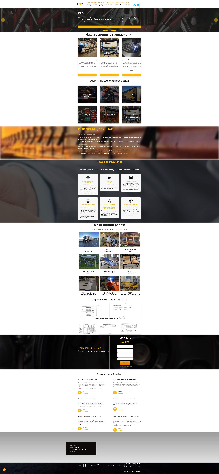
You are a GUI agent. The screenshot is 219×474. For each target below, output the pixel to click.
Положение (129, 365)
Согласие (120, 366)
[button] (3, 20)
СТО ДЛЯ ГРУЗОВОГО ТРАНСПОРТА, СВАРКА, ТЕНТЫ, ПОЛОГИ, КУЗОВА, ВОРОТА (107, 2)
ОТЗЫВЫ (88, 4)
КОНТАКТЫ (118, 4)
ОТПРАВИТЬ (125, 362)
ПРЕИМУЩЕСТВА (109, 4)
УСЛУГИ (95, 4)
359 (130, 466)
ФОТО (101, 4)
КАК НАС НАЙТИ (126, 4)
